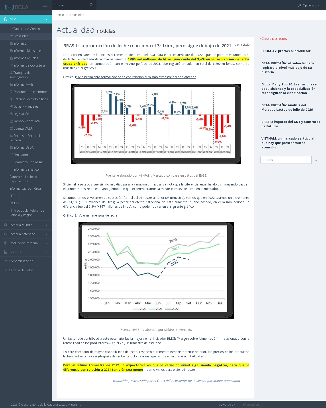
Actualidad (76, 15)
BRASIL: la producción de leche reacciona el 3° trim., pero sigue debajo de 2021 (147, 46)
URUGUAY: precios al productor (285, 51)
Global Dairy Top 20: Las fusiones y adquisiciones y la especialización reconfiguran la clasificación (289, 88)
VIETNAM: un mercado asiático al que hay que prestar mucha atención (287, 142)
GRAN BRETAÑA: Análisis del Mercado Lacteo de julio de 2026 (287, 107)
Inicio (60, 15)
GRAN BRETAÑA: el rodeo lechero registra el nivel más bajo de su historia (287, 67)
